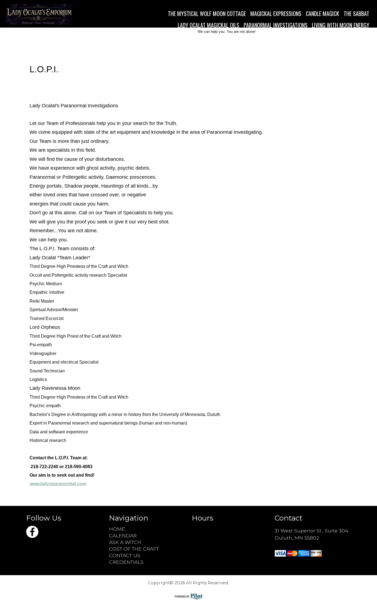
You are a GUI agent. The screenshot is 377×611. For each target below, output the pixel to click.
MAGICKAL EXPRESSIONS (275, 13)
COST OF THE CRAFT (134, 549)
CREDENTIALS (126, 562)
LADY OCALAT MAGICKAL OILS (208, 25)
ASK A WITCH (125, 542)
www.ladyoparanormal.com (58, 483)
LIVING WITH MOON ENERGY (340, 25)
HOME (117, 529)
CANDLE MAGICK (322, 13)
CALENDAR (123, 535)
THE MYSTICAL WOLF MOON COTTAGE (207, 13)
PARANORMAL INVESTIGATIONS (275, 25)
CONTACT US (124, 555)
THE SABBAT (356, 13)
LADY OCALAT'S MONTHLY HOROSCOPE (329, 37)
